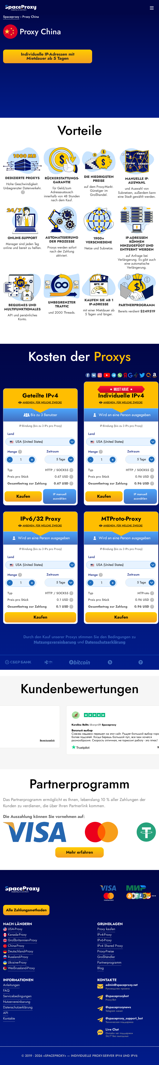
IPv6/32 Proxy (40, 519)
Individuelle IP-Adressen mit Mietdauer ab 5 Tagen (47, 56)
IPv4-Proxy (104, 934)
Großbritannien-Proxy (22, 940)
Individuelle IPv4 (121, 396)
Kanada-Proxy (17, 934)
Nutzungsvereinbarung (55, 642)
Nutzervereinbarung (16, 1001)
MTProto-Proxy (121, 519)
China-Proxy (16, 945)
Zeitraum (133, 451)
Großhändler (106, 956)
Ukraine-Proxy (17, 962)
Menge (95, 452)
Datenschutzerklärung (105, 642)
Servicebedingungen (17, 996)
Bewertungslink (53, 740)
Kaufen (104, 496)
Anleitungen (11, 985)
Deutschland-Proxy (20, 951)
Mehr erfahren (79, 852)
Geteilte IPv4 (40, 396)
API (5, 1012)
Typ (90, 470)
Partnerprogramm (109, 962)
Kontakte (9, 1018)
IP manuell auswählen (140, 496)
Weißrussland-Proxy (21, 968)
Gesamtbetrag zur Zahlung (107, 483)
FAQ (6, 990)
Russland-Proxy (18, 956)
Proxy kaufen (106, 929)
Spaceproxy (11, 16)
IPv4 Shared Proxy (110, 945)
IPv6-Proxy (104, 940)
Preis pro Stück (98, 476)
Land (91, 434)
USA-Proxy (15, 929)
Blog (100, 968)
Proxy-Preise (105, 951)
